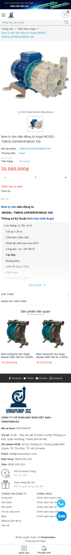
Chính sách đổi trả (47, 507)
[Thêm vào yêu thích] (68, 136)
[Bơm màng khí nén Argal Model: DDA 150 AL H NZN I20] (53, 334)
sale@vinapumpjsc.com (23, 453)
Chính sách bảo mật (48, 516)
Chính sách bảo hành (48, 511)
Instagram (57, 378)
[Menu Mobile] (4, 15)
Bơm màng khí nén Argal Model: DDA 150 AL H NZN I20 (51, 356)
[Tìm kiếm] (66, 22)
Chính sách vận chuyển (49, 502)
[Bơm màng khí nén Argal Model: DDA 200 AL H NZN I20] (18, 334)
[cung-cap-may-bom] (35, 4)
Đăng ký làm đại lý (11, 520)
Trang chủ (6, 497)
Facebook (16, 378)
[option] (35, 75)
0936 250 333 (23, 459)
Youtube (42, 378)
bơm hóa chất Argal (40, 218)
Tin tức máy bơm (10, 511)
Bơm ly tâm (9, 207)
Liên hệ (5, 525)
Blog (3, 516)
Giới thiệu (6, 502)
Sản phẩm (6, 507)
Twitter (30, 378)
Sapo (43, 541)
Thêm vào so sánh (12, 186)
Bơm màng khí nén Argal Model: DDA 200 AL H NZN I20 (16, 356)
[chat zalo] (61, 516)
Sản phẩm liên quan (35, 311)
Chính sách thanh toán (49, 497)
